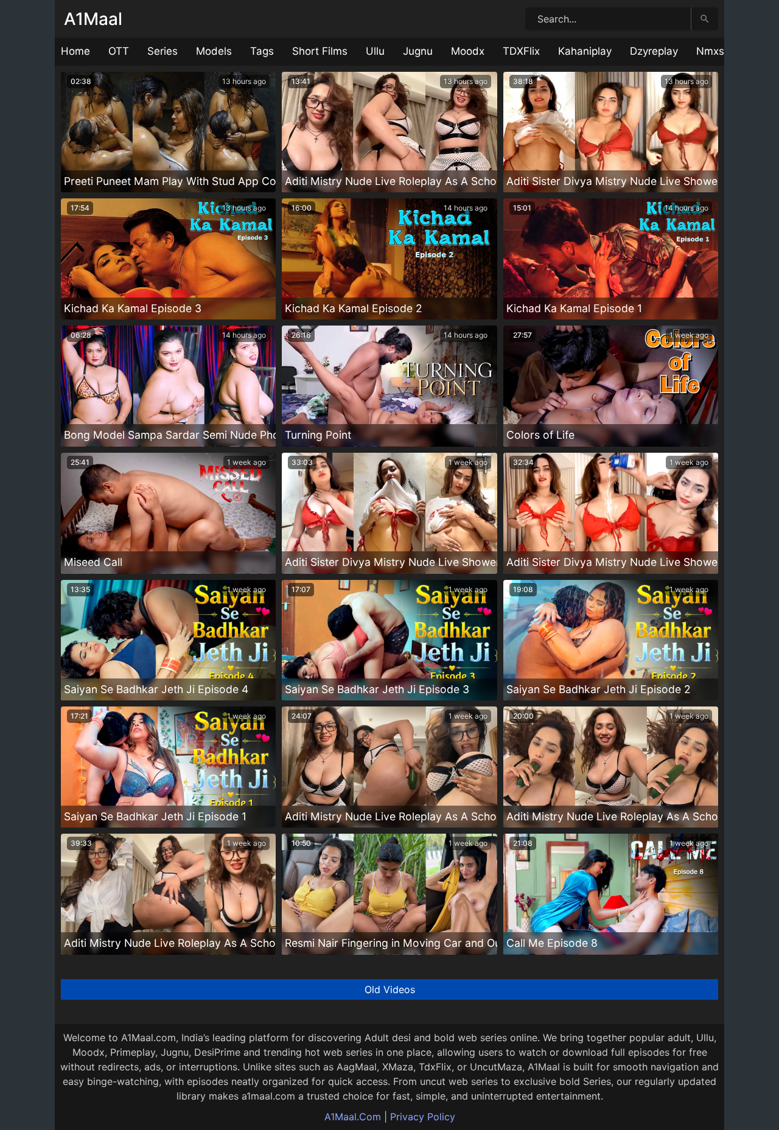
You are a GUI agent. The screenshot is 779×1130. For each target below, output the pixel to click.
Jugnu (418, 51)
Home (75, 51)
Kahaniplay (585, 51)
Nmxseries (722, 51)
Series (162, 51)
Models (214, 51)
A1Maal (93, 19)
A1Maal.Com (352, 1117)
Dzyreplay (654, 51)
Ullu (375, 51)
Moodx (467, 51)
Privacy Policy (422, 1117)
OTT (118, 51)
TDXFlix (521, 51)
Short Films (320, 51)
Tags (262, 51)
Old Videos (390, 989)
